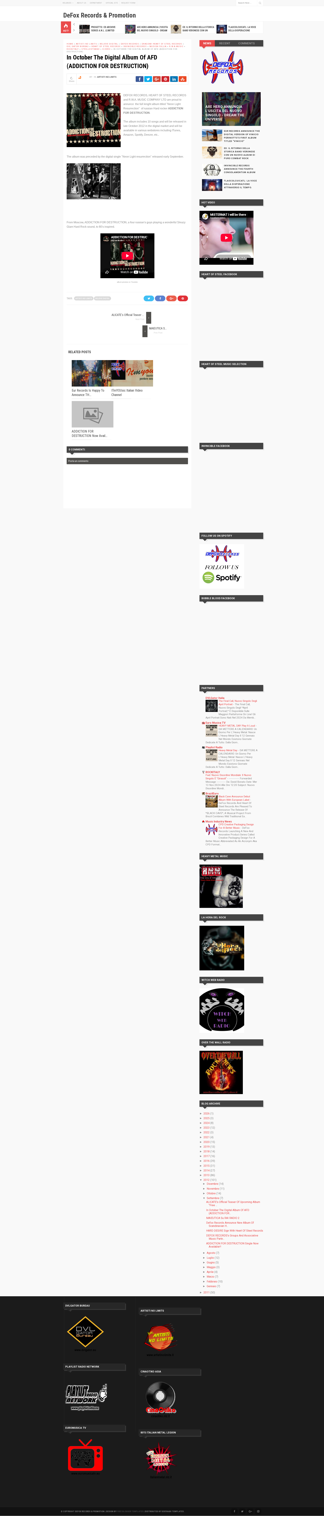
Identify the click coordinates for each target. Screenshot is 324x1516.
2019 (207, 1146)
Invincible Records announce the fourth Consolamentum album (239, 169)
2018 (207, 1151)
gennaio (212, 1286)
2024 (207, 1123)
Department (96, 3)
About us (81, 3)
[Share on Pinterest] (165, 81)
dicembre (213, 1183)
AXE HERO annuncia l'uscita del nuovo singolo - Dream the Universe (152, 30)
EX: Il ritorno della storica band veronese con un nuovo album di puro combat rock (239, 153)
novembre (213, 1188)
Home (70, 44)
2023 (207, 1127)
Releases (67, 3)
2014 (207, 1170)
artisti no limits (86, 44)
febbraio (212, 1281)
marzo (211, 1276)
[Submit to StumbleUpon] (182, 81)
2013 (207, 1175)
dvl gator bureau (78, 46)
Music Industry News (219, 821)
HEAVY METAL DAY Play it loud (237, 725)
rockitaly (73, 49)
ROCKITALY (213, 772)
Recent (224, 43)
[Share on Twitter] (148, 81)
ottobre (211, 1193)
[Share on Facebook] (139, 81)
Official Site (112, 3)
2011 (207, 1292)
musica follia (158, 46)
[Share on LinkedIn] (174, 81)
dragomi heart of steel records (162, 44)
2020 (207, 1142)
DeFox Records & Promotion (99, 15)
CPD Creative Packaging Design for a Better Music (236, 826)
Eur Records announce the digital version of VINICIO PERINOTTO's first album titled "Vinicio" (242, 136)
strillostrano (91, 49)
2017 (207, 1156)
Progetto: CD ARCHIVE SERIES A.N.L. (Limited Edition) (103, 30)
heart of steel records (106, 46)
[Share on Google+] (157, 81)
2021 (207, 1137)
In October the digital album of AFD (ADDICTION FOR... (227, 1211)
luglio (211, 1257)
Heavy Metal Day (228, 750)
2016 (207, 1160)
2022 (207, 1132)
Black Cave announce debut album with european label (234, 798)
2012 (207, 1180)
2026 (207, 1113)
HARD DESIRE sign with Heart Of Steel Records (234, 1230)
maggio (211, 1267)
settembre (213, 1198)
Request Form (128, 3)
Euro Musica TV (215, 722)
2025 (207, 1118)
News (207, 43)
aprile (210, 1272)
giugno (211, 1262)
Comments (246, 43)
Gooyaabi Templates (173, 1511)
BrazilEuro (212, 793)
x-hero (106, 49)
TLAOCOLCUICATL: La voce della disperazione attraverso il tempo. (242, 30)
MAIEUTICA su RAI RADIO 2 (165, 328)
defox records (130, 44)
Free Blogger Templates (130, 1511)
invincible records (135, 46)
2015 (207, 1165)
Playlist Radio (214, 747)
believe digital (109, 44)
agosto (211, 1252)
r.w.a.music (176, 46)
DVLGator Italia (215, 698)
